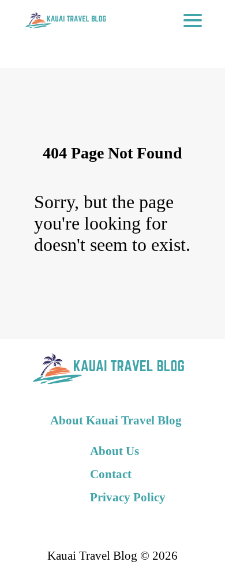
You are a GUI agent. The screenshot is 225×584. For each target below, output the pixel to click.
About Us (114, 450)
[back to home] (64, 20)
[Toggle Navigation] (192, 20)
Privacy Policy (128, 497)
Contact (111, 473)
